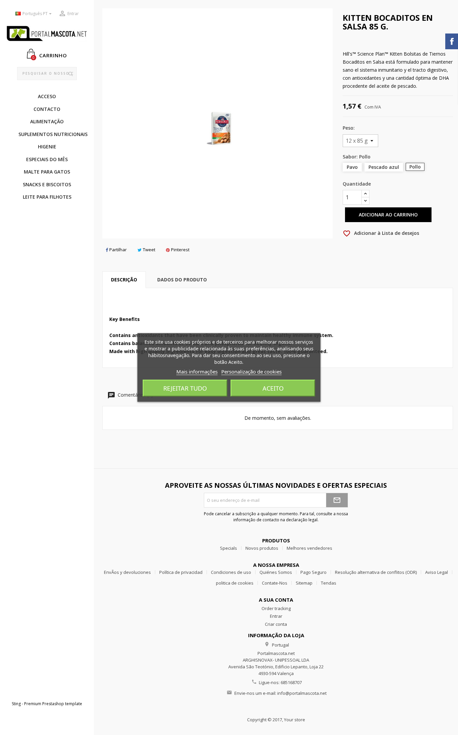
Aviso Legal (436, 572)
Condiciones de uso (231, 572)
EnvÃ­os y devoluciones (127, 572)
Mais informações (197, 371)
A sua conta (276, 599)
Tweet (149, 250)
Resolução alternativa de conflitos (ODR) (376, 572)
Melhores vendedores (309, 548)
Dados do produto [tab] (182, 279)
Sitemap (304, 583)
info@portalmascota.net (302, 693)
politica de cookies (234, 583)
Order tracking (276, 608)
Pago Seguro (313, 572)
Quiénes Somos (276, 572)
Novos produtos (261, 548)
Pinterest (180, 250)
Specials (228, 548)
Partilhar (118, 250)
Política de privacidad (181, 572)
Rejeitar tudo (185, 388)
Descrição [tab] (124, 279)
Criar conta (276, 624)
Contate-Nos (274, 583)
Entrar (276, 616)
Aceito (273, 388)
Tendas (328, 583)
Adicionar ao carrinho (388, 214)
